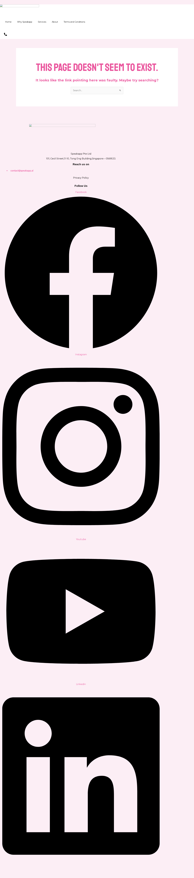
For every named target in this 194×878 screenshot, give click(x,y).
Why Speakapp (24, 22)
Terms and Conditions (74, 22)
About (55, 22)
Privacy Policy (81, 177)
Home (8, 22)
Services (42, 22)
